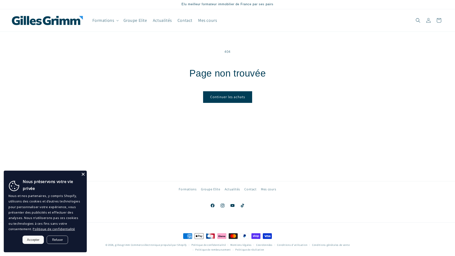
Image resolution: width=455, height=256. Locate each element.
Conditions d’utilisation (292, 245)
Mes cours (268, 189)
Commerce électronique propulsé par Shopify (159, 245)
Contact (250, 189)
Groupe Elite (210, 189)
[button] (105, 20)
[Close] (83, 174)
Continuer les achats (227, 97)
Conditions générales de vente (331, 245)
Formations (187, 189)
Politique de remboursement (213, 249)
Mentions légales (240, 245)
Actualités (232, 189)
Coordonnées (264, 245)
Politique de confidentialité (208, 245)
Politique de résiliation (249, 249)
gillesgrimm (122, 245)
